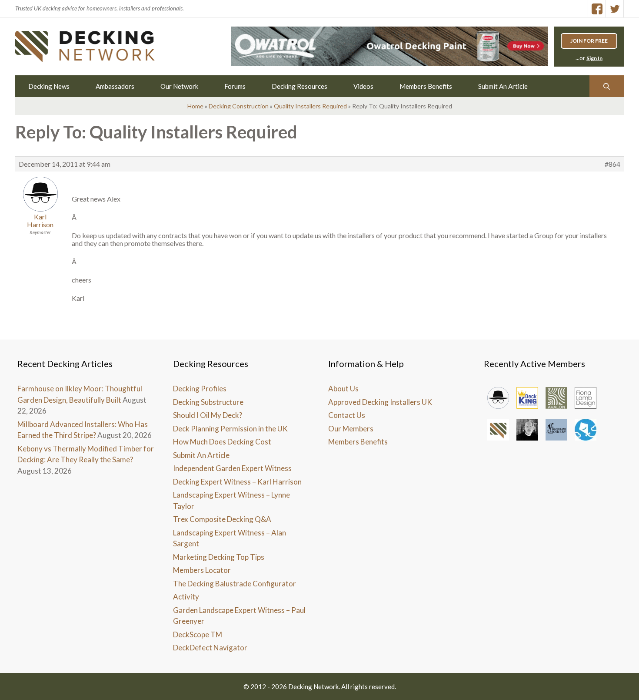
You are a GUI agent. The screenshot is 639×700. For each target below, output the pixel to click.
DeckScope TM (197, 634)
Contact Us (346, 415)
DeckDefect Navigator (210, 647)
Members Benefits (425, 86)
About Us (343, 388)
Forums (235, 86)
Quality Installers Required (310, 106)
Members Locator (202, 570)
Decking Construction (239, 106)
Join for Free (589, 40)
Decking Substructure (208, 402)
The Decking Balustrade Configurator (234, 583)
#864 (612, 164)
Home (195, 106)
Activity (186, 596)
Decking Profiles (199, 388)
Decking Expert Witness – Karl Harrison (237, 481)
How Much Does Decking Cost (222, 441)
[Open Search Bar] (606, 86)
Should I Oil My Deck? (207, 415)
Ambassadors (115, 86)
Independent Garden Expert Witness (232, 468)
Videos (363, 86)
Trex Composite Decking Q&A (222, 519)
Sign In (594, 58)
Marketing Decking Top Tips (218, 557)
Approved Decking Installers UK (380, 402)
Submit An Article (503, 86)
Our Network (179, 86)
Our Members (350, 428)
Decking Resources (299, 86)
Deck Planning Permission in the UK (230, 428)
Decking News (49, 86)
